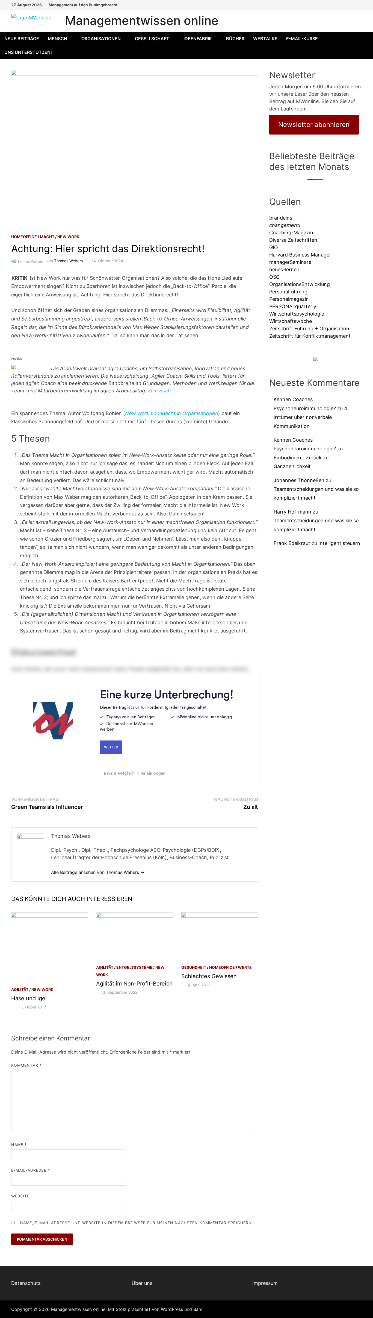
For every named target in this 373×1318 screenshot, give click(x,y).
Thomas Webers (68, 260)
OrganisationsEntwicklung (299, 284)
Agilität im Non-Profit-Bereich (134, 983)
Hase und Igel (29, 998)
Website (20, 1196)
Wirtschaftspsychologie (296, 314)
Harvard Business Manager (300, 255)
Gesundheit (193, 967)
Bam (197, 1309)
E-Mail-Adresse (30, 1170)
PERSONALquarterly (292, 306)
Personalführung (288, 291)
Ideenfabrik (197, 38)
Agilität (19, 989)
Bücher (235, 38)
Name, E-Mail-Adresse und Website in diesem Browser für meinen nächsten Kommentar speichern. (136, 1222)
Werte (245, 967)
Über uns (142, 1283)
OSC (274, 277)
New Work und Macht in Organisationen (171, 413)
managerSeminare (290, 262)
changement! (284, 225)
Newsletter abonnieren (314, 125)
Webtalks (265, 38)
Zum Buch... (161, 390)
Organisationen (101, 38)
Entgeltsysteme (134, 967)
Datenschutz (26, 1283)
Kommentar (26, 1065)
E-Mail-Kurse (302, 38)
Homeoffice (24, 236)
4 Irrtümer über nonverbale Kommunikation (310, 417)
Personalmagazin (289, 299)
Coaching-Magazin (291, 232)
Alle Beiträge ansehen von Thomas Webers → (97, 872)
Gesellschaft (152, 38)
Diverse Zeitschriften (293, 240)
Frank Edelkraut (292, 543)
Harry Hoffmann (292, 512)
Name (19, 1144)
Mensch (57, 38)
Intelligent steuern (339, 543)
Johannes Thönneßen (299, 480)
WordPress (172, 1309)
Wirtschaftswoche (290, 321)
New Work (68, 236)
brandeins (280, 218)
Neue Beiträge (21, 38)
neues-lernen (284, 269)
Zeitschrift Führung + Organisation (309, 328)
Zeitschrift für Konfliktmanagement (310, 336)
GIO (273, 247)
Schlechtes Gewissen (209, 976)
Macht (47, 236)
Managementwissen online (141, 20)
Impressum (265, 1283)
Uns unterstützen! (28, 52)
